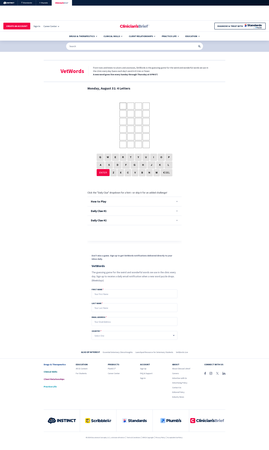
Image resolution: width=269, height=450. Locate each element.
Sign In (143, 378)
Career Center (114, 373)
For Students (81, 373)
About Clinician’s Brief (181, 368)
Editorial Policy (178, 392)
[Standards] (27, 3)
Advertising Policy (179, 382)
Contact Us (176, 387)
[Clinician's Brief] (62, 3)
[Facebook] (205, 373)
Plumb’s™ (112, 368)
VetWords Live (182, 352)
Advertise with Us (179, 378)
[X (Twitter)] (217, 373)
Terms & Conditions (133, 437)
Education (191, 36)
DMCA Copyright (148, 437)
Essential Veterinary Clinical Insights (118, 352)
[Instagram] (210, 373)
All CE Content (81, 368)
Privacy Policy (160, 437)
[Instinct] (9, 3)
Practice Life (169, 36)
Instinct (122, 437)
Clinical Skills (112, 36)
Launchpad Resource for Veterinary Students (154, 352)
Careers (175, 373)
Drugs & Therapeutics (82, 36)
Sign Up (143, 368)
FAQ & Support (146, 373)
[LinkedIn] (223, 373)
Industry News (178, 397)
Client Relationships (141, 36)
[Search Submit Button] (199, 46)
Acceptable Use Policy (175, 437)
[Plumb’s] (44, 3)
